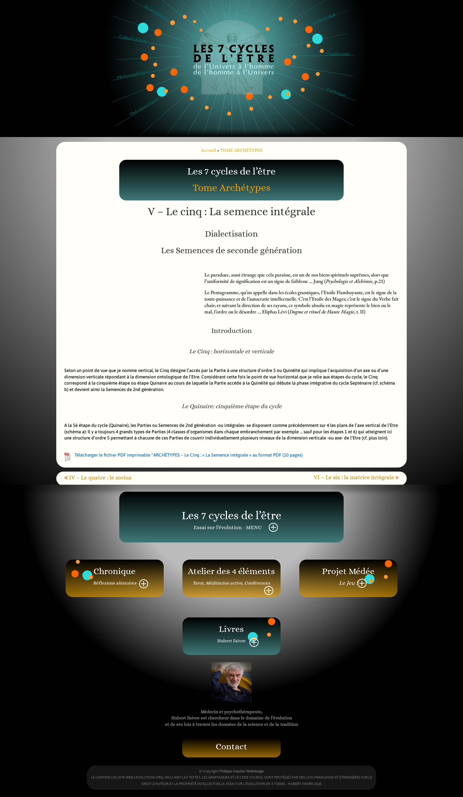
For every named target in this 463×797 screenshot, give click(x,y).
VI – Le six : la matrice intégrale (354, 477)
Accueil (208, 150)
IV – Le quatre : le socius (100, 477)
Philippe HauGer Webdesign (241, 771)
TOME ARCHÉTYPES (241, 150)
